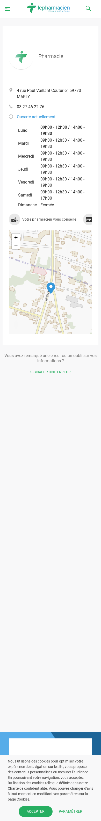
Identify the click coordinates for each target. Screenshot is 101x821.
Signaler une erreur (50, 372)
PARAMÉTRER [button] (71, 811)
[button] (51, 288)
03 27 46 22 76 (30, 106)
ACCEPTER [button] (36, 811)
